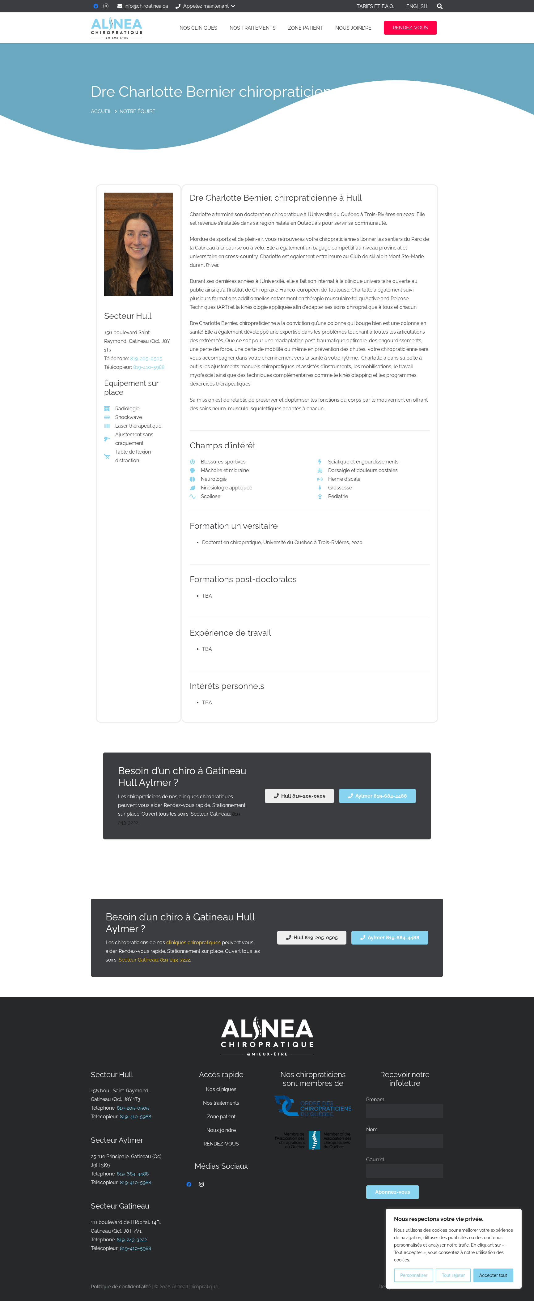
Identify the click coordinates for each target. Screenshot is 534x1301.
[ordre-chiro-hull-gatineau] (312, 1105)
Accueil (101, 111)
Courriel (375, 1159)
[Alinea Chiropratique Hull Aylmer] (116, 28)
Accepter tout (493, 1275)
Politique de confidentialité (120, 1287)
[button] (204, 6)
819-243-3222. (175, 960)
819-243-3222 (132, 1240)
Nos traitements (221, 1103)
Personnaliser (413, 1275)
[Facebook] (96, 6)
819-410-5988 (148, 367)
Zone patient (221, 1117)
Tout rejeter (453, 1275)
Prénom (375, 1100)
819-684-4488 (133, 1174)
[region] (454, 1249)
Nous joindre (221, 1130)
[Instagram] (106, 6)
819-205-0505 (146, 358)
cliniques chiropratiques (193, 942)
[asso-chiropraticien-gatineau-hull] (312, 1140)
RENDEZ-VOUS (221, 1144)
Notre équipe (137, 111)
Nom (372, 1130)
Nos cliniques (221, 1089)
